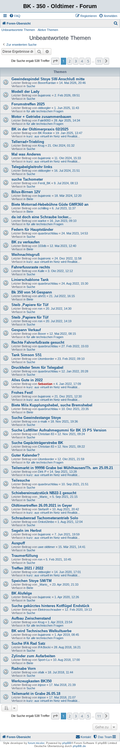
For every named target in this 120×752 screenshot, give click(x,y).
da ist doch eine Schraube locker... (41, 217)
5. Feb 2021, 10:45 (58, 559)
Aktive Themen (48, 29)
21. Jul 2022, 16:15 (62, 296)
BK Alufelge (21, 593)
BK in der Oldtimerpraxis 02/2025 (39, 129)
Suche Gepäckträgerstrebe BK (37, 443)
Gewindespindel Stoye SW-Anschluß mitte (48, 79)
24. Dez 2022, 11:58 (67, 258)
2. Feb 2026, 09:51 (67, 95)
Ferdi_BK (44, 183)
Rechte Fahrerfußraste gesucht (37, 342)
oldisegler (44, 108)
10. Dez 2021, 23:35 (75, 409)
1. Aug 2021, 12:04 (70, 521)
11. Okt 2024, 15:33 (67, 158)
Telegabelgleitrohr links (31, 167)
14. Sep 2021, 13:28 (63, 471)
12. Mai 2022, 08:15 (62, 333)
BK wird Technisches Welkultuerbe (41, 631)
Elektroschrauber (49, 609)
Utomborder (46, 358)
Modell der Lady (25, 91)
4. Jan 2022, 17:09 (68, 383)
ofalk (41, 672)
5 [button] (88, 61)
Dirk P (42, 471)
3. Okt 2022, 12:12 (60, 271)
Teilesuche (20, 480)
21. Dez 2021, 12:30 (68, 396)
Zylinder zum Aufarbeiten (33, 656)
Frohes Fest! (22, 392)
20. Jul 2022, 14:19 (58, 321)
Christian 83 (46, 434)
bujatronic (44, 95)
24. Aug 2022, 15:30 (74, 283)
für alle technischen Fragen (45, 111)
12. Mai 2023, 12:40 (63, 246)
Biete (30, 199)
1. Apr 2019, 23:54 (60, 622)
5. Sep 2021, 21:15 (65, 496)
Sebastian (45, 383)
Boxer (42, 333)
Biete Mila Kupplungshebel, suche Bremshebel (51, 405)
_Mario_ (43, 496)
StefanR (43, 509)
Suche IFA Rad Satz (28, 643)
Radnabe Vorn (23, 668)
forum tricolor (36, 742)
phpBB (66, 742)
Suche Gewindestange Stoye (36, 418)
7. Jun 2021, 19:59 (67, 534)
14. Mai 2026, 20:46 (72, 82)
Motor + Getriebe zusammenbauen (41, 117)
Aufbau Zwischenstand (31, 618)
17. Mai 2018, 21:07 (62, 697)
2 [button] (70, 61)
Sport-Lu (44, 659)
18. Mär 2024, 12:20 (67, 195)
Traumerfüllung (24, 556)
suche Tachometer (27, 179)
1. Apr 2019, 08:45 (66, 634)
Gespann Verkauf (26, 330)
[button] (55, 61)
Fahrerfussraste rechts (30, 267)
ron (40, 308)
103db (42, 246)
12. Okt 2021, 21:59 (70, 459)
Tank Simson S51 (26, 355)
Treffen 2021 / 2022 (27, 568)
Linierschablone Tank (30, 280)
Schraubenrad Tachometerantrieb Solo (44, 518)
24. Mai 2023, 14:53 (74, 233)
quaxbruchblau (48, 233)
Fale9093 (44, 120)
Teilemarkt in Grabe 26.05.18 (35, 694)
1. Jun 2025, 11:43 (66, 108)
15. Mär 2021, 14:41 (71, 547)
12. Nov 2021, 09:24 (71, 434)
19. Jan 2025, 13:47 (69, 133)
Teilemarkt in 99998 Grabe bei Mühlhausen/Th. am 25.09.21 (62, 468)
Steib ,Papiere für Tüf (29, 305)
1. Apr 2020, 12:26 (66, 597)
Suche (31, 86)
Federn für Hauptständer (32, 229)
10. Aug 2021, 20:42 (65, 509)
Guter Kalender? (25, 455)
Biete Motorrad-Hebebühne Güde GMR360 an (49, 204)
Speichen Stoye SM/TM (31, 581)
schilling (43, 208)
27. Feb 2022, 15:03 (74, 346)
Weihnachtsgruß (25, 255)
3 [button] (76, 61)
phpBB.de (79, 746)
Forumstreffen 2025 (28, 104)
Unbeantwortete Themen (18, 29)
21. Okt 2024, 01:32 (61, 145)
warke (42, 220)
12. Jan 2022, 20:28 (74, 371)
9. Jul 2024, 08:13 (66, 183)
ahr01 (42, 296)
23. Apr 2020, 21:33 (65, 584)
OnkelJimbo (46, 521)
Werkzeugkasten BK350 (31, 681)
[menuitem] (14, 16)
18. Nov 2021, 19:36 (64, 421)
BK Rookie (45, 133)
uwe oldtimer (46, 547)
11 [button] (99, 61)
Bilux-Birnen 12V (25, 192)
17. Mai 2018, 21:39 (62, 684)
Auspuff (18, 543)
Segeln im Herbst (26, 530)
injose (42, 684)
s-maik (42, 421)
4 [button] (82, 61)
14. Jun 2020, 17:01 (67, 572)
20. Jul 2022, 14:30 (58, 308)
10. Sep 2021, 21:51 (74, 484)
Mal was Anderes (26, 154)
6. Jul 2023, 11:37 (64, 208)
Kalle (41, 271)
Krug (41, 145)
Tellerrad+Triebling (27, 142)
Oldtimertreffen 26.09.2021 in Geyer (41, 505)
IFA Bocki (44, 647)
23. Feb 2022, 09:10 (71, 358)
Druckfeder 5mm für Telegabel (37, 367)
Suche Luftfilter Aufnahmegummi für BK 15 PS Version (58, 430)
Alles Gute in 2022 (27, 380)
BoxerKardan (47, 82)
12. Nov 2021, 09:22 (71, 446)
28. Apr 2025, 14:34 (67, 120)
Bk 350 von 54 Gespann (31, 292)
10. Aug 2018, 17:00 (66, 659)
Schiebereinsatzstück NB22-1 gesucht (43, 493)
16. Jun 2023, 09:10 (63, 220)
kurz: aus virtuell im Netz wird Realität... (53, 136)
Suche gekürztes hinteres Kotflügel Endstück (50, 606)
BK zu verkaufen (25, 242)
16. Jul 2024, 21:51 (67, 170)
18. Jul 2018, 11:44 (60, 672)
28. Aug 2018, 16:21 (67, 647)
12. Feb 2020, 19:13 (78, 609)
